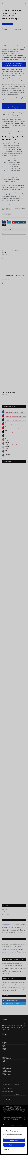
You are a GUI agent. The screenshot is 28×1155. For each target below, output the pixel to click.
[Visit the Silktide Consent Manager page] (23, 1149)
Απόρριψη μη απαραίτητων (14, 1145)
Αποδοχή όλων (14, 1140)
